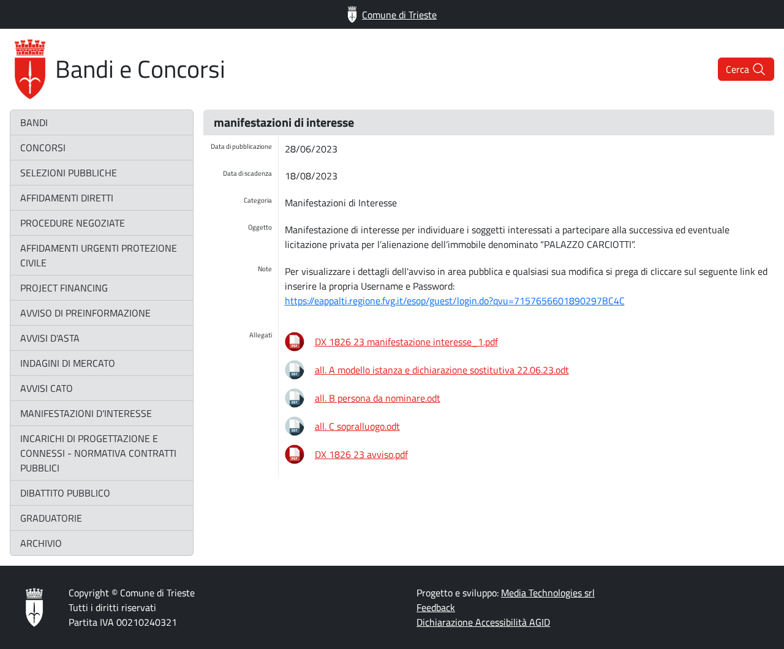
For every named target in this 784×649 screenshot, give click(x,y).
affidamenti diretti (66, 197)
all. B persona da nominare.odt (377, 398)
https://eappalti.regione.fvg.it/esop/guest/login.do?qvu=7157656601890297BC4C (455, 300)
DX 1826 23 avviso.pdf (361, 454)
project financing (64, 287)
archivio (41, 543)
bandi (34, 122)
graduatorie (51, 518)
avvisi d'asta (50, 338)
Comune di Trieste (399, 14)
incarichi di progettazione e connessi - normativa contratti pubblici (98, 453)
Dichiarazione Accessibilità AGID (483, 622)
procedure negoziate (72, 223)
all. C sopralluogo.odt (357, 426)
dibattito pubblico (65, 493)
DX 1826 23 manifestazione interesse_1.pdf (406, 341)
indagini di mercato (67, 363)
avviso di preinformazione (85, 313)
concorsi (43, 147)
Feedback (436, 607)
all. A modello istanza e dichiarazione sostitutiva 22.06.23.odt (442, 369)
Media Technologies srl (548, 592)
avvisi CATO (46, 388)
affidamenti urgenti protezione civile (98, 255)
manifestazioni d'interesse (86, 413)
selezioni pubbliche (68, 172)
